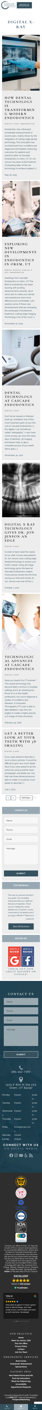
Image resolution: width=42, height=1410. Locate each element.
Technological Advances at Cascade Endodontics (19, 663)
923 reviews (25, 1284)
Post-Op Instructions (21, 1378)
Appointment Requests (21, 1387)
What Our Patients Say (21, 1381)
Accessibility (21, 1384)
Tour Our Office (21, 1343)
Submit (21, 873)
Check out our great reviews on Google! (21, 972)
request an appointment (24, 5)
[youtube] (21, 1156)
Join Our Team (21, 1352)
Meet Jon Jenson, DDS (21, 1340)
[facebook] (11, 1156)
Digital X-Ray (12, 124)
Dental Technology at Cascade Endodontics (19, 399)
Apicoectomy (21, 1367)
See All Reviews (21, 926)
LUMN (11, 1397)
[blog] (31, 1156)
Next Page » (26, 798)
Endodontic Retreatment (21, 1364)
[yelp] (26, 1157)
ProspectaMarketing (21, 1400)
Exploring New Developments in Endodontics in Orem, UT (21, 254)
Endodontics (28, 124)
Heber (7, 1271)
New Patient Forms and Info (21, 1375)
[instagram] (16, 1156)
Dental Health (13, 270)
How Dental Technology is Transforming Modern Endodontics (20, 108)
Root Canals (21, 1361)
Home (21, 1338)
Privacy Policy (21, 1346)
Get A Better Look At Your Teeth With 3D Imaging (21, 739)
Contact (21, 1349)
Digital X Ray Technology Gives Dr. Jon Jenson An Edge (20, 532)
